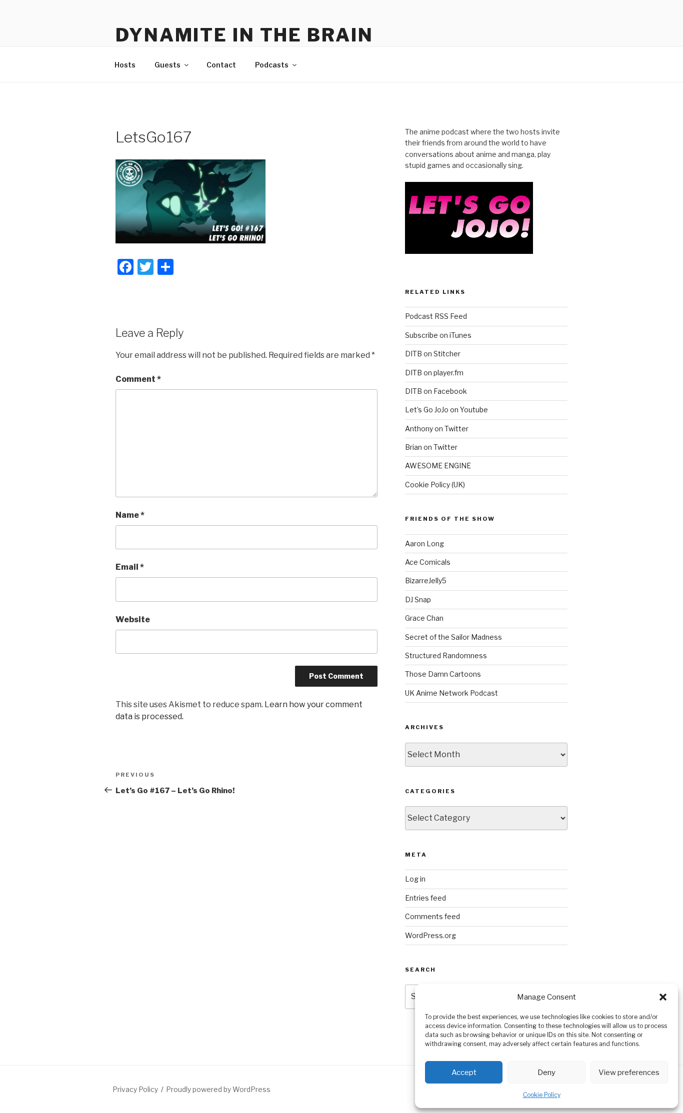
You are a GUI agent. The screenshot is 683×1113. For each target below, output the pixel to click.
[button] (663, 997)
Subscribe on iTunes (438, 335)
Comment (138, 379)
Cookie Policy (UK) (435, 484)
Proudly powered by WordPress (218, 1089)
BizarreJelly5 (425, 580)
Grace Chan (424, 618)
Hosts (125, 64)
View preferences (629, 1072)
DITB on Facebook (436, 391)
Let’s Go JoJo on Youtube (446, 409)
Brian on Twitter (431, 447)
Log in (415, 879)
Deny (547, 1072)
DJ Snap (418, 599)
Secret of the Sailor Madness (453, 637)
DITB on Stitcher (432, 353)
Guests (167, 64)
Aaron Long (424, 543)
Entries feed (425, 898)
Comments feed (432, 916)
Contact (221, 64)
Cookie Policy (541, 1095)
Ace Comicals (427, 562)
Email (130, 567)
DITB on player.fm (434, 372)
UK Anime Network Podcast (451, 693)
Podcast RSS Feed (436, 316)
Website (133, 619)
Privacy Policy (135, 1089)
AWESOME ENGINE (438, 465)
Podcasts (271, 64)
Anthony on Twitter (436, 428)
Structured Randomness (446, 655)
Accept (464, 1072)
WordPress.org (430, 935)
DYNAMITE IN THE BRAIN (244, 35)
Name (130, 515)
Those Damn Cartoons (443, 674)
